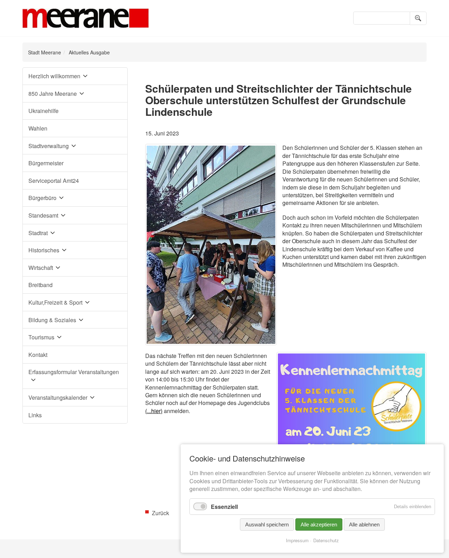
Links (35, 415)
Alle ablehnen (364, 524)
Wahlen (37, 128)
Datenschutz (326, 540)
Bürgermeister (45, 163)
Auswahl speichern (267, 524)
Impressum (297, 540)
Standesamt (43, 215)
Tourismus (41, 337)
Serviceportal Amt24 (53, 181)
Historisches (43, 250)
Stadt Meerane (44, 52)
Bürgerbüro (42, 198)
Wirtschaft (40, 268)
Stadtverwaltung (48, 146)
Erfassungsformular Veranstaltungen (73, 372)
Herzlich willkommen (54, 76)
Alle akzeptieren (319, 524)
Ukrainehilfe (43, 111)
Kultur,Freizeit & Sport (55, 302)
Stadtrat (38, 233)
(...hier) (153, 411)
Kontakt (37, 355)
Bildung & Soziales (52, 320)
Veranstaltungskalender (57, 397)
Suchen (418, 18)
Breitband (40, 285)
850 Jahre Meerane (52, 93)
